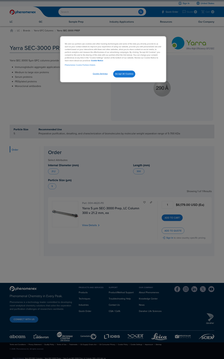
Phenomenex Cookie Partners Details (80, 65)
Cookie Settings (100, 73)
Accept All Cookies (124, 74)
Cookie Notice (97, 60)
